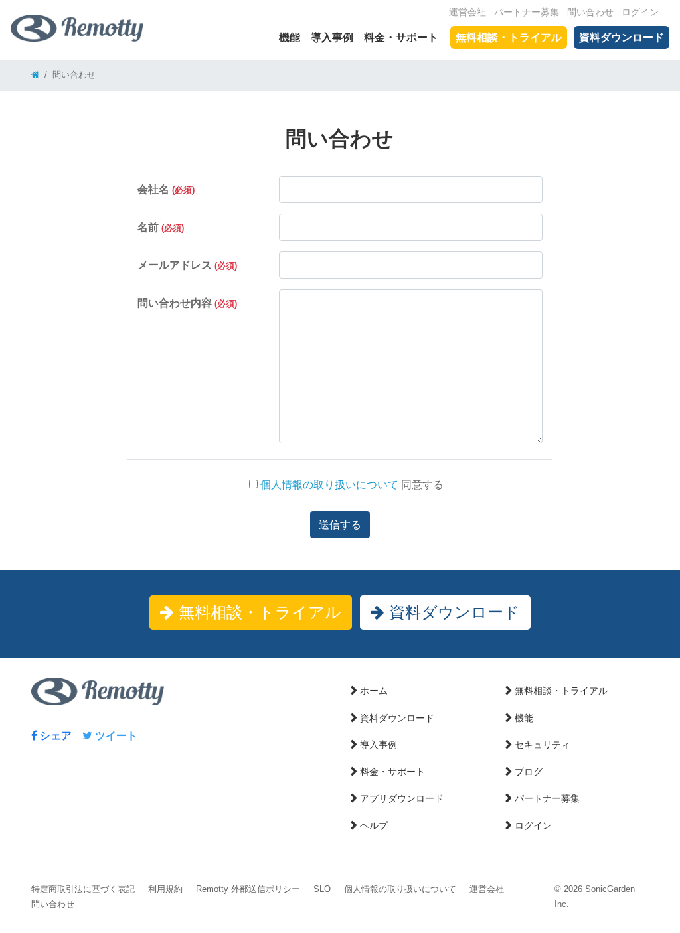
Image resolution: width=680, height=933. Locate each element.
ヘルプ (374, 825)
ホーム (374, 690)
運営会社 (467, 12)
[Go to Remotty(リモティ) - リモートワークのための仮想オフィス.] (35, 75)
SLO (322, 889)
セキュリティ (542, 744)
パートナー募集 (526, 12)
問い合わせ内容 (187, 303)
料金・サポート (401, 37)
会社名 (166, 189)
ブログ (529, 771)
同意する (351, 484)
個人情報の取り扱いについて (328, 484)
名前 (160, 227)
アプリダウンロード (402, 798)
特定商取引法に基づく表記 (83, 889)
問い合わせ (590, 12)
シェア (54, 735)
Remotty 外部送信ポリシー (248, 889)
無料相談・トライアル (509, 37)
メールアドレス (187, 265)
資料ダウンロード (621, 37)
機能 (289, 37)
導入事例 (332, 37)
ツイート (114, 735)
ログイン (640, 12)
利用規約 (165, 889)
